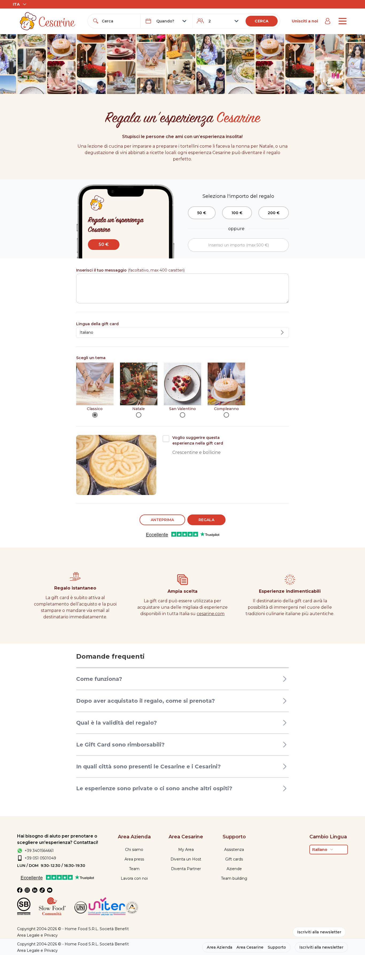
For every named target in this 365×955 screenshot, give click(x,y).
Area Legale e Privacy (37, 935)
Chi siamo (134, 849)
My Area (186, 849)
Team (134, 868)
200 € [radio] (273, 212)
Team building (234, 878)
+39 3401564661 (39, 850)
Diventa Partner (186, 868)
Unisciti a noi (305, 21)
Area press (134, 859)
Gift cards (234, 859)
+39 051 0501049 (40, 858)
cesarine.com (210, 613)
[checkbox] (166, 438)
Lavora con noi (134, 878)
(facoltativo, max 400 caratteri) (130, 270)
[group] (238, 212)
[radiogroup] (182, 390)
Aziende (234, 868)
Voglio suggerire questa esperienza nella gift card (197, 440)
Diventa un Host (185, 859)
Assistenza (234, 849)
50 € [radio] (201, 212)
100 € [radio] (236, 212)
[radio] (95, 415)
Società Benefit (114, 928)
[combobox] (119, 21)
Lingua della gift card (97, 323)
